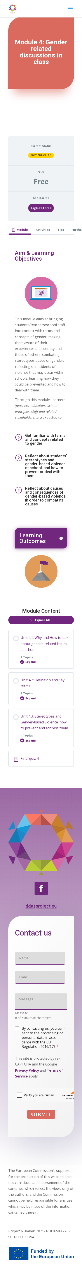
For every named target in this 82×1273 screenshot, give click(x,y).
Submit (41, 1114)
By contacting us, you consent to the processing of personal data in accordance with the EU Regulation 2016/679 (43, 1037)
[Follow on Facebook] (41, 888)
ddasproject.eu (41, 906)
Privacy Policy (27, 1070)
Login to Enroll (41, 208)
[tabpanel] (41, 418)
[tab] (19, 230)
